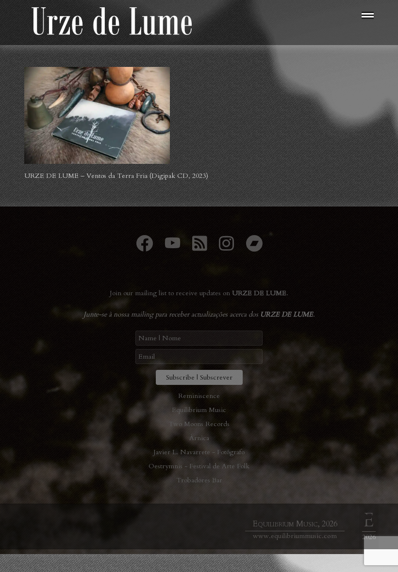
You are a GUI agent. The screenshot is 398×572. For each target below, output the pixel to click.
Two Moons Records (199, 424)
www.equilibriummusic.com (295, 535)
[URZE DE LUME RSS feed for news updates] (199, 247)
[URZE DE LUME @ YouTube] (172, 247)
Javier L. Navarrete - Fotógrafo (199, 452)
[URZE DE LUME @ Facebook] (144, 247)
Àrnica (199, 438)
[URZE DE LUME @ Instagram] (226, 247)
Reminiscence (199, 395)
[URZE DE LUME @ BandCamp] (254, 247)
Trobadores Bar (199, 480)
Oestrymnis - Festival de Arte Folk (199, 466)
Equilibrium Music (199, 409)
